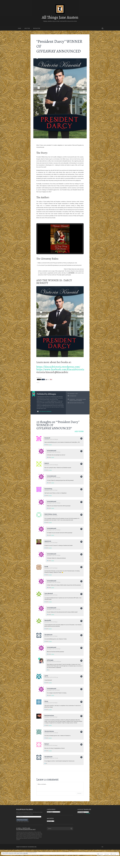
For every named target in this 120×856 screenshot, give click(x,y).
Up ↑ (103, 846)
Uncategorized (73, 395)
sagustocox (47, 541)
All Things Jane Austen (60, 17)
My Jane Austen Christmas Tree (77, 402)
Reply (81, 438)
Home (19, 28)
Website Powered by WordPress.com (26, 846)
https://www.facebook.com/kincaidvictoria (60, 369)
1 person (50, 444)
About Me (27, 28)
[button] (57, 250)
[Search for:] (60, 828)
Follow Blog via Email (24, 809)
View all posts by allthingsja (45, 411)
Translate (88, 813)
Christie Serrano (49, 731)
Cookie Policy (25, 853)
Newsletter (36, 28)
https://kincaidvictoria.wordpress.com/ (58, 367)
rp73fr (46, 676)
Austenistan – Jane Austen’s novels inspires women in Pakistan (78, 400)
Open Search (102, 28)
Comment (79, 793)
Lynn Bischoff (48, 593)
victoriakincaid (51, 450)
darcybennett (48, 756)
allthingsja (50, 660)
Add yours (79, 431)
